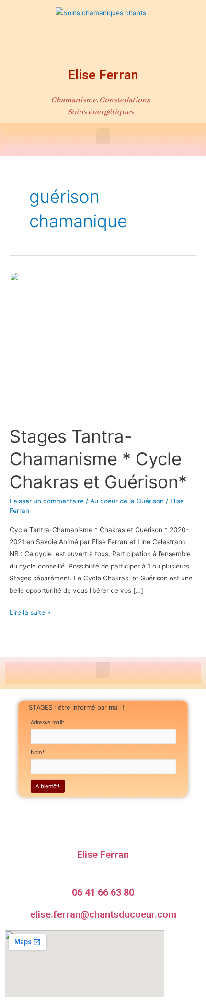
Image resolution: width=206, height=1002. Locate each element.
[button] (103, 136)
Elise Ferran (103, 75)
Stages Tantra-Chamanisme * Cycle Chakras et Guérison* (98, 459)
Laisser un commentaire (47, 501)
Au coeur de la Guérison (127, 501)
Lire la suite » (30, 611)
